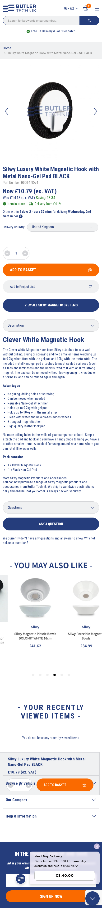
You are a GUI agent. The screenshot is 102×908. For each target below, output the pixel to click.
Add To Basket (23, 270)
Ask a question (51, 524)
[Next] (95, 111)
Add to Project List (22, 287)
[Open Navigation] (97, 8)
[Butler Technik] (21, 8)
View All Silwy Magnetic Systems (51, 305)
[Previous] (6, 111)
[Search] (89, 20)
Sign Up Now (51, 896)
